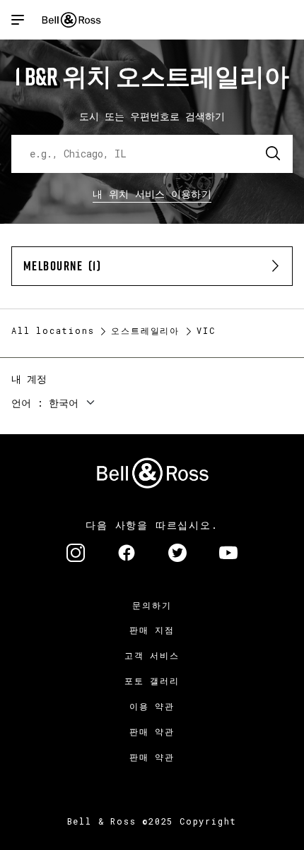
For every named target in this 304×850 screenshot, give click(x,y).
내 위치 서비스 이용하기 (152, 193)
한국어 (63, 402)
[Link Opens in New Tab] (75, 554)
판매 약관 (152, 731)
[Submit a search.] (274, 154)
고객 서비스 (152, 655)
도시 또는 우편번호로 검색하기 (152, 116)
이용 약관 (152, 706)
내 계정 (29, 378)
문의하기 (151, 605)
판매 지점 (152, 629)
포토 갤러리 (152, 680)
